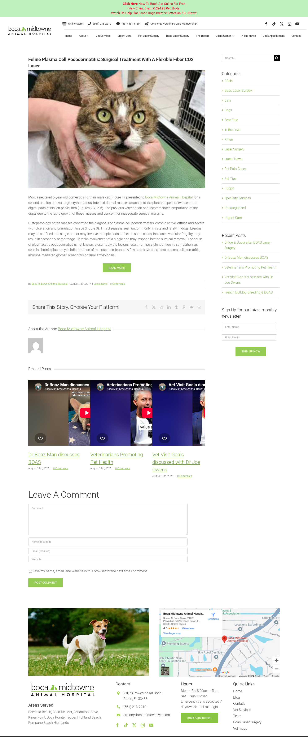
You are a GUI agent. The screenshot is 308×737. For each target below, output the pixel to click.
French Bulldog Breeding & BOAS (248, 292)
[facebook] (266, 24)
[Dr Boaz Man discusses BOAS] (87, 413)
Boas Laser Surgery (238, 91)
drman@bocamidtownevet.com (146, 715)
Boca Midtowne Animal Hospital (169, 197)
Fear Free (231, 120)
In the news (232, 130)
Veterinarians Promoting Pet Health (250, 267)
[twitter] (281, 24)
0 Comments (117, 283)
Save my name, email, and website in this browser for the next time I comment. (90, 571)
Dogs (228, 110)
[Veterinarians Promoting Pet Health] (149, 413)
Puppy (229, 188)
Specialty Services (237, 198)
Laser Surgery (234, 149)
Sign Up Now (251, 351)
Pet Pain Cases (235, 169)
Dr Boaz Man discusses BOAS (246, 258)
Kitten (228, 139)
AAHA (228, 81)
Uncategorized (235, 208)
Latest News (100, 283)
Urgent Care (233, 218)
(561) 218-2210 (134, 707)
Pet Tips (230, 179)
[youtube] (297, 24)
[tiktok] (274, 24)
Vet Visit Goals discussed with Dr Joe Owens (176, 462)
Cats (227, 100)
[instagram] (289, 24)
